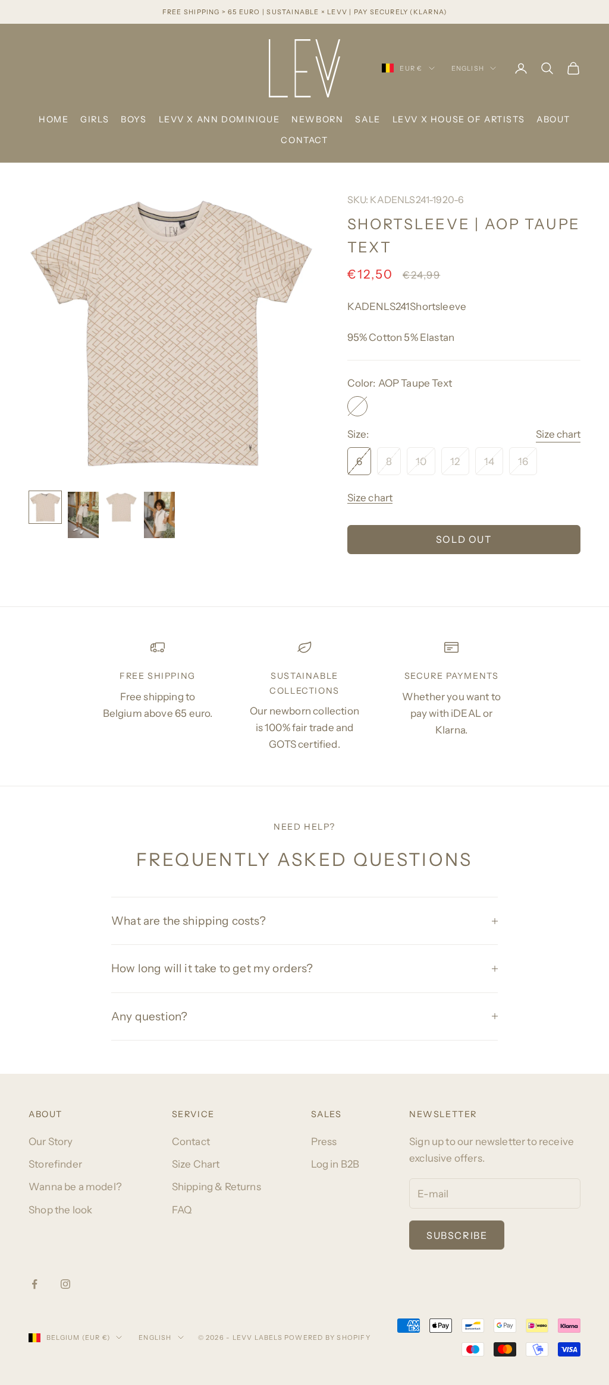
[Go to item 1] (45, 507)
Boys (133, 119)
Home (53, 119)
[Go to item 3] (121, 507)
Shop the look (60, 1210)
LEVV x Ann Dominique (219, 119)
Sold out (464, 539)
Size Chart (196, 1164)
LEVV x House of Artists (459, 119)
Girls (94, 119)
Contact (304, 140)
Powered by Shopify (327, 1337)
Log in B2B (335, 1164)
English (467, 68)
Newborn (317, 119)
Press (324, 1141)
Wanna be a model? (75, 1187)
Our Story (51, 1141)
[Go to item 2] (83, 515)
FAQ (182, 1210)
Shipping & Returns (216, 1187)
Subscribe (456, 1235)
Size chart (558, 434)
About (553, 119)
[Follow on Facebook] (34, 1284)
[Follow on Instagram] (65, 1284)
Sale (367, 119)
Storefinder (55, 1164)
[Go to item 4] (159, 515)
